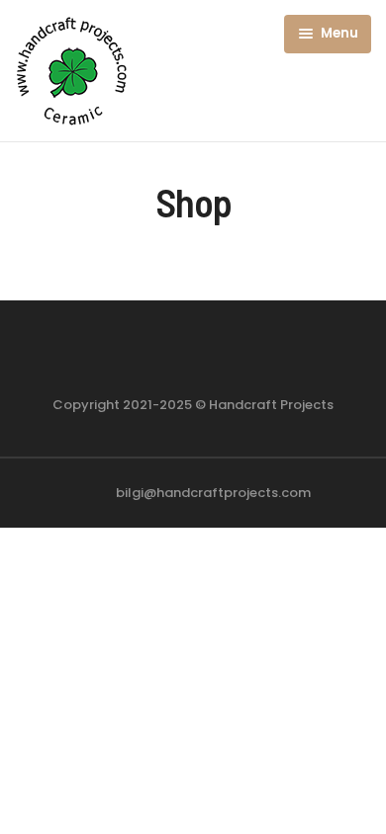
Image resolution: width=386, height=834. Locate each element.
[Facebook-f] (172, 357)
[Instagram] (131, 357)
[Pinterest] (214, 357)
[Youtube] (255, 357)
